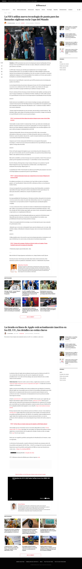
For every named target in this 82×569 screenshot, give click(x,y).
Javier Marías (10, 333)
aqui (13, 433)
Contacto (70, 9)
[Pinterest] (2, 74)
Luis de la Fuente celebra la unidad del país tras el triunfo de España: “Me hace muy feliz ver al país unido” (30, 310)
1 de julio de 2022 (29, 452)
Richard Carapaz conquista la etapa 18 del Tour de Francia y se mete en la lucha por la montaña (12, 309)
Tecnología (49, 9)
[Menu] (79, 9)
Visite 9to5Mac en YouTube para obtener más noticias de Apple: (30, 474)
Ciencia (43, 9)
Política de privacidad (64, 65)
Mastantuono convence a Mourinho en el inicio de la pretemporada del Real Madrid (47, 292)
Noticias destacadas (21, 9)
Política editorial (63, 67)
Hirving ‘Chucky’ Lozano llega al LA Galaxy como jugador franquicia (12, 292)
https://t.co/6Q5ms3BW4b (23, 449)
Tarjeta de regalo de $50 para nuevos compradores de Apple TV (24, 383)
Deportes (56, 9)
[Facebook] (2, 66)
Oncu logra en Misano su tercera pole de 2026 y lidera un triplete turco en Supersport (48, 309)
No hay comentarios (30, 23)
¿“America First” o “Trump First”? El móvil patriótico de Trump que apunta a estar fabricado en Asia (11, 548)
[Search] (78, 9)
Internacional (31, 9)
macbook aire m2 (18, 399)
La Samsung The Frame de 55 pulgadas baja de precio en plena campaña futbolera (48, 531)
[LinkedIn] (2, 71)
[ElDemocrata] (41, 5)
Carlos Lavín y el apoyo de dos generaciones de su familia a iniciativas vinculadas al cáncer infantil (71, 51)
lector (13, 412)
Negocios (38, 9)
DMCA (61, 62)
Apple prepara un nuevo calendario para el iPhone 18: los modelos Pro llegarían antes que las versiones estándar (48, 548)
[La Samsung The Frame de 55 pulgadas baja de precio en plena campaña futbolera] (48, 523)
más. (39, 457)
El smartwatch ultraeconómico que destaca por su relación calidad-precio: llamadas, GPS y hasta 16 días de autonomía (30, 531)
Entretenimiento (63, 9)
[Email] (2, 77)
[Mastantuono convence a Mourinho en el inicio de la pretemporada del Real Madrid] (48, 285)
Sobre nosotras (63, 69)
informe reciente (37, 400)
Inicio (14, 9)
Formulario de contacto (64, 63)
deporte (23, 23)
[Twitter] (2, 69)
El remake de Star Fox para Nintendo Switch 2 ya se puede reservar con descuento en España (29, 548)
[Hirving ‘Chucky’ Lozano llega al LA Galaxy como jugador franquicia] (12, 285)
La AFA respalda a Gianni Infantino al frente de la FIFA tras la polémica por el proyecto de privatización (30, 293)
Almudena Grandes (11, 23)
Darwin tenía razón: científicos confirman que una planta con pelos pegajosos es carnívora (23, 1)
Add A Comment (30, 316)
